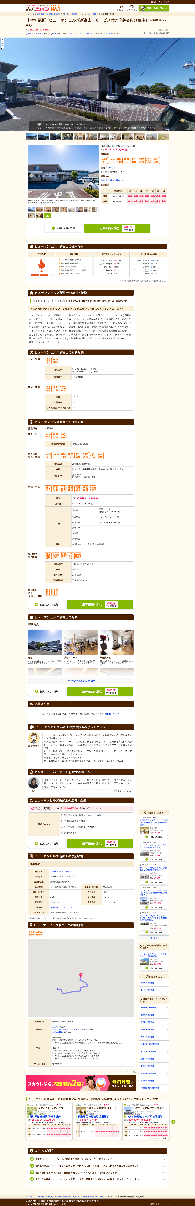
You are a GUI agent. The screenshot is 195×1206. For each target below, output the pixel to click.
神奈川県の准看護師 (148, 1007)
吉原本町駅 (108, 33)
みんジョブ (30, 14)
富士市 (38, 33)
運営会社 (40, 1204)
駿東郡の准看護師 (147, 1081)
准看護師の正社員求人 (45, 1196)
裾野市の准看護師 (147, 1066)
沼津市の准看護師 (147, 1059)
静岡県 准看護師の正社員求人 (68, 1196)
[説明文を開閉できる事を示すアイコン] (85, 124)
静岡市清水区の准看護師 (150, 1044)
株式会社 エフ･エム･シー (113, 180)
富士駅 (55, 33)
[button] (81, 975)
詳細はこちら (113, 714)
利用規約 (42, 1201)
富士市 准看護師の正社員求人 (93, 1196)
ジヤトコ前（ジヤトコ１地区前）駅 (81, 33)
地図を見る (113, 168)
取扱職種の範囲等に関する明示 (88, 1201)
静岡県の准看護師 (53, 14)
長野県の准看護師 (147, 1022)
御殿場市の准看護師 (148, 1073)
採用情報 (48, 1204)
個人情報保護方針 (53, 1201)
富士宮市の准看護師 (148, 1051)
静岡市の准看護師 (147, 1037)
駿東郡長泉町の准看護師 (150, 1088)
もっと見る (155, 938)
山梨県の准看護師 (147, 1015)
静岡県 (30, 33)
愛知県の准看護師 (147, 1029)
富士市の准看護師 (70, 14)
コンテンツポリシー (60, 1204)
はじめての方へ (32, 1201)
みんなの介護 (31, 1204)
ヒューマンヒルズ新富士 (89, 14)
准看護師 (40, 14)
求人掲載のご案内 (68, 1201)
